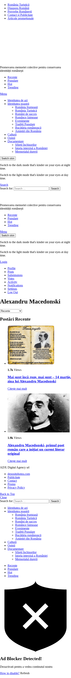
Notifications (15, 285)
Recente (12, 77)
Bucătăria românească (28, 127)
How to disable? (10, 673)
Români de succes (26, 114)
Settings (12, 288)
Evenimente (22, 120)
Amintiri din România (28, 131)
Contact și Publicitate (20, 15)
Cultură (12, 134)
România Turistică (18, 4)
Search (55, 188)
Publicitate (14, 477)
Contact (12, 480)
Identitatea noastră (18, 103)
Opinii (11, 138)
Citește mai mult (17, 388)
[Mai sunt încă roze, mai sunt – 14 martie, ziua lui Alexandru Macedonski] (39, 345)
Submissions (15, 275)
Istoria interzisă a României (31, 148)
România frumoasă (26, 107)
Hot (10, 84)
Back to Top (7, 494)
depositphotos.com (19, 473)
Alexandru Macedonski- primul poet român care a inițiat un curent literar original (36, 449)
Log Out (13, 292)
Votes (11, 278)
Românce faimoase (26, 117)
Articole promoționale (21, 18)
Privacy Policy (16, 487)
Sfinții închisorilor (26, 144)
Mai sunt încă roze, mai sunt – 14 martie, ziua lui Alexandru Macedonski (39, 379)
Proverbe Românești (20, 11)
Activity (12, 282)
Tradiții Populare (25, 124)
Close (3, 497)
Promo (12, 484)
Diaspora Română (18, 8)
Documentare (16, 141)
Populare (13, 80)
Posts (11, 271)
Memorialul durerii (26, 151)
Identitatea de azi (18, 100)
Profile (12, 268)
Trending (13, 87)
